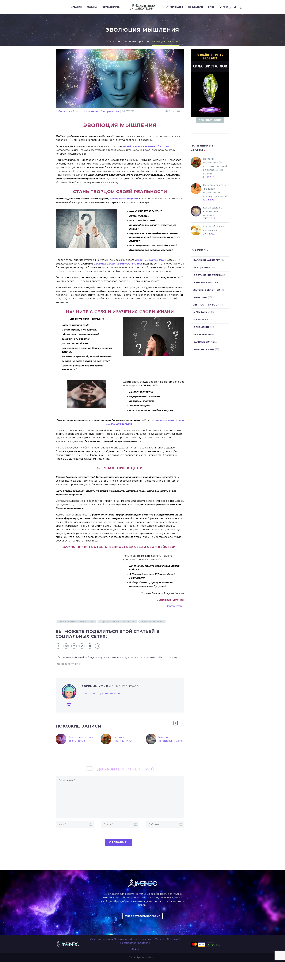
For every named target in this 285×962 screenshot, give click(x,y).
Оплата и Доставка (166, 939)
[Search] (235, 7)
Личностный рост (69, 111)
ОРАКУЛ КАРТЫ (111, 7)
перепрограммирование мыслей (117, 621)
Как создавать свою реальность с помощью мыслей (80, 741)
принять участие (210, 120)
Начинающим (174, 7)
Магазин (76, 7)
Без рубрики (201, 267)
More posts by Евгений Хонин (103, 693)
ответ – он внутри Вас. (149, 260)
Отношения (201, 327)
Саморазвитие (110, 111)
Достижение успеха (207, 275)
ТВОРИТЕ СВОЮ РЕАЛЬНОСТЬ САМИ (118, 263)
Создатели (195, 7)
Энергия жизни (203, 349)
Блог (211, 7)
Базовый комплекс (206, 260)
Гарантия (107, 939)
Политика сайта (125, 939)
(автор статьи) (175, 606)
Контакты (144, 942)
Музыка (92, 7)
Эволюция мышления (152, 621)
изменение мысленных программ (77, 621)
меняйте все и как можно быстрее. (146, 146)
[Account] (224, 7)
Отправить (119, 842)
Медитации (201, 312)
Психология (202, 334)
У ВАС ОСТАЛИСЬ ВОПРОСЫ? (142, 916)
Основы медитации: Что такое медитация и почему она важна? (216, 191)
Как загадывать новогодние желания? (212, 211)
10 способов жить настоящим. (214, 228)
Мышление (90, 111)
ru (137, 949)
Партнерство (128, 942)
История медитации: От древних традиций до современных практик (215, 166)
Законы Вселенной (206, 290)
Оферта (95, 939)
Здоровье (200, 297)
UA (132, 949)
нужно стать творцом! (124, 198)
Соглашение (145, 939)
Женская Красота (205, 282)
